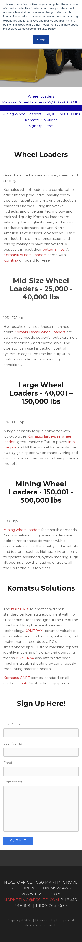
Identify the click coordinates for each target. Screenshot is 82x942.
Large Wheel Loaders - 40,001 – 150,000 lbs (41, 108)
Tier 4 (21, 683)
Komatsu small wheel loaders (40, 332)
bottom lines (53, 249)
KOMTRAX (20, 609)
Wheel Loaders (41, 96)
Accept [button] (41, 39)
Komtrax (10, 260)
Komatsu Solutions (41, 120)
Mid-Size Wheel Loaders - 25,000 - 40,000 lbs (41, 102)
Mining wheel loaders (21, 530)
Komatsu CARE (16, 677)
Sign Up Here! (41, 126)
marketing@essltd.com (31, 900)
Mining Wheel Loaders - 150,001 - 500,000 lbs (41, 114)
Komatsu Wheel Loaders (24, 255)
